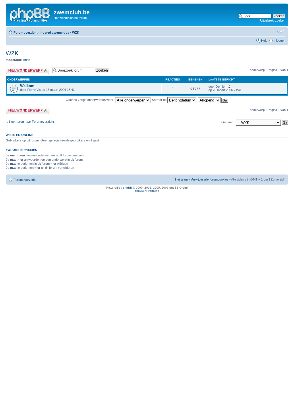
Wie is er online (19, 135)
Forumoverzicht (25, 32)
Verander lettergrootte (281, 31)
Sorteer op (159, 99)
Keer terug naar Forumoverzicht (31, 121)
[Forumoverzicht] (30, 14)
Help (264, 40)
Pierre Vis (34, 89)
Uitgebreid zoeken (272, 20)
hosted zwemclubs (54, 32)
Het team (181, 179)
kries (26, 60)
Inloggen (279, 40)
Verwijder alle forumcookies (210, 179)
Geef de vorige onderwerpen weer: (90, 99)
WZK (75, 32)
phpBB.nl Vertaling (147, 190)
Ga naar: (227, 122)
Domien (221, 86)
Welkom (27, 86)
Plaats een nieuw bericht (23, 68)
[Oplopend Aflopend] (213, 99)
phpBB (127, 187)
